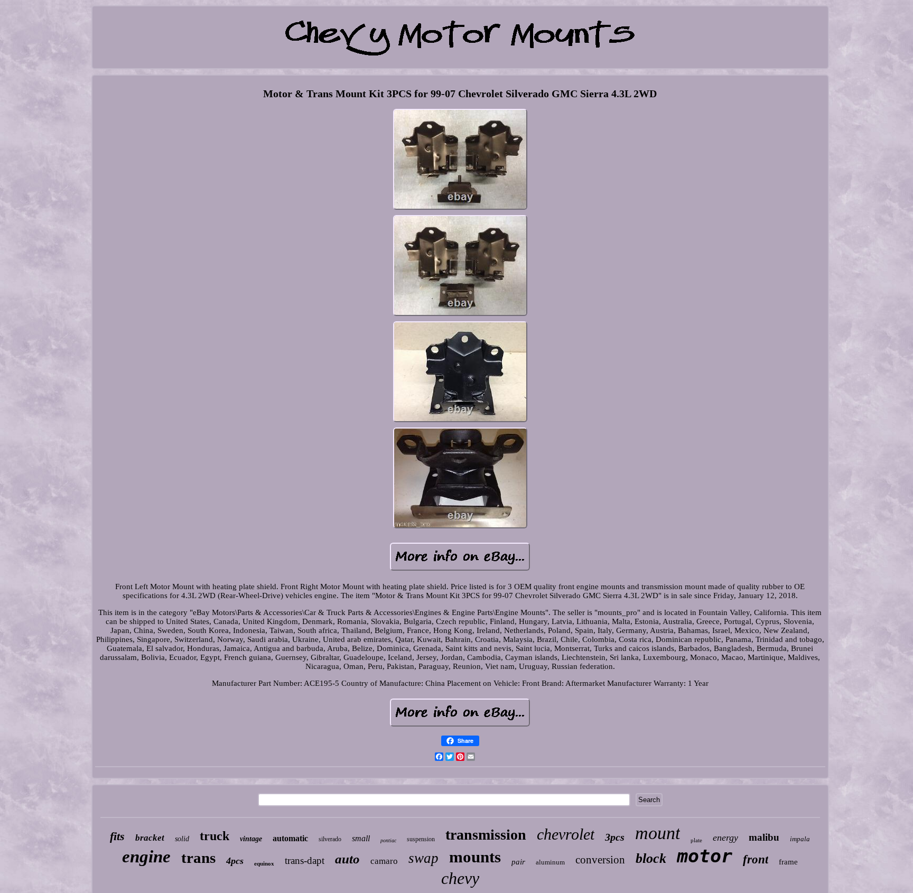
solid (182, 839)
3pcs (615, 837)
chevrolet (565, 834)
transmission (485, 834)
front (755, 859)
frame (788, 862)
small (361, 838)
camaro (384, 861)
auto (347, 859)
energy (725, 837)
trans (198, 857)
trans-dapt (304, 860)
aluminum (550, 862)
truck (214, 836)
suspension (421, 839)
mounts (475, 857)
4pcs (235, 860)
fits (117, 836)
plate (696, 840)
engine (146, 856)
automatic (290, 838)
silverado (330, 839)
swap (423, 858)
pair (518, 862)
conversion (600, 859)
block (651, 858)
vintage (251, 839)
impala (800, 839)
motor (704, 856)
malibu (764, 837)
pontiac (388, 840)
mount (657, 833)
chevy (460, 878)
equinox (264, 863)
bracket (149, 838)
